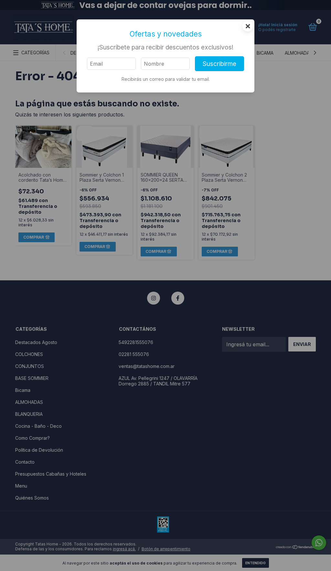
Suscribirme (219, 64)
